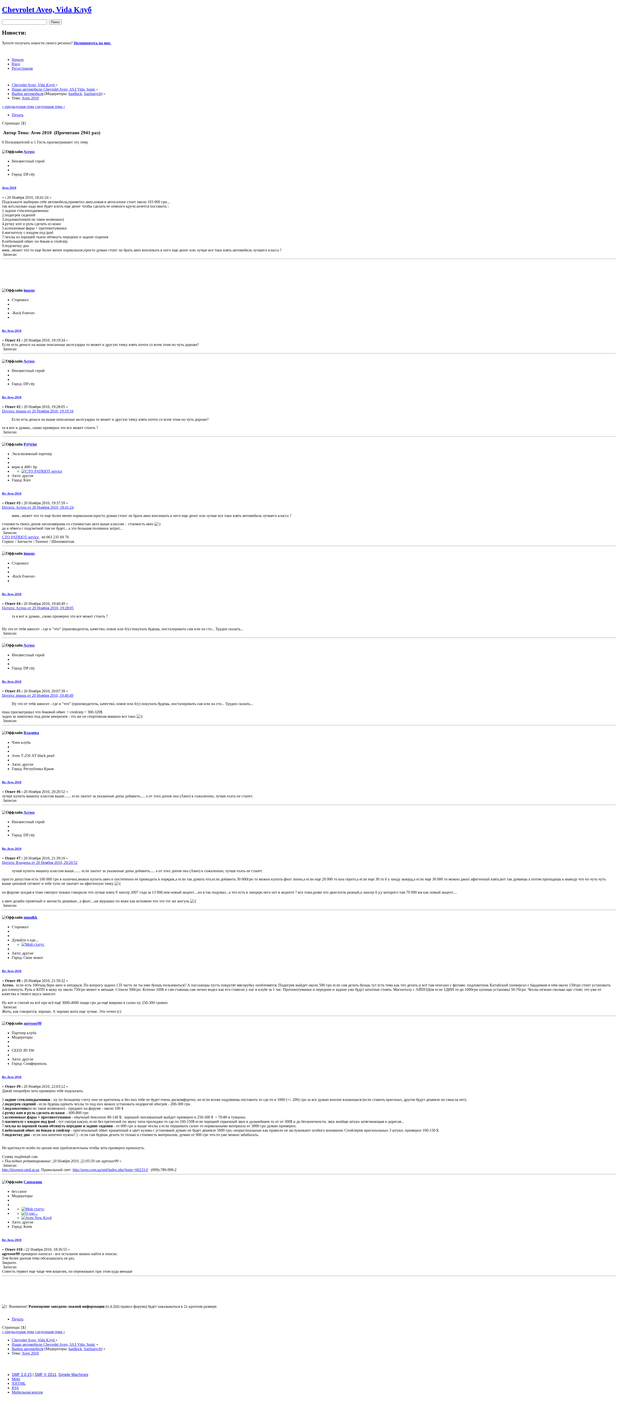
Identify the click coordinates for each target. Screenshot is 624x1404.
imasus (29, 290)
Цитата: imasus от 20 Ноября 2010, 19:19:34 (37, 411)
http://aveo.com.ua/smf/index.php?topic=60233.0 (110, 1170)
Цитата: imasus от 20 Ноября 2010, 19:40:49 (37, 695)
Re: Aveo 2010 (11, 331)
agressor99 (32, 1023)
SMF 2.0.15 (22, 1375)
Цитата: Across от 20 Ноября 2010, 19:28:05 (38, 608)
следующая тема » (50, 107)
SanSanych (92, 94)
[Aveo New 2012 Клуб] (36, 1218)
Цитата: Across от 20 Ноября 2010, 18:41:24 (38, 507)
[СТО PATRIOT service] (41, 471)
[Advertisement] (309, 272)
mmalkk (30, 917)
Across (29, 152)
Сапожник (33, 1182)
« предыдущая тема (18, 107)
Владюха (31, 733)
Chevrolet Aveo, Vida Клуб (47, 9)
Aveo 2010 (9, 188)
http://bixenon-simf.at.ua (20, 1170)
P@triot (30, 444)
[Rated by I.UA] (312, 1401)
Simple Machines (73, 1375)
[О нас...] (29, 1213)
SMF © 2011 (45, 1375)
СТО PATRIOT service (21, 537)
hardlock (75, 94)
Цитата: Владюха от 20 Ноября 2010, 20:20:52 (40, 862)
